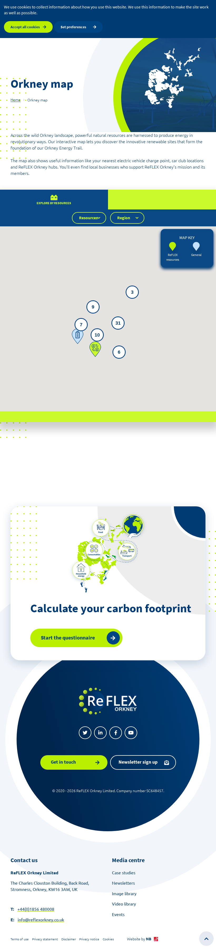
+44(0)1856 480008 (35, 909)
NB (148, 939)
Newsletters (123, 883)
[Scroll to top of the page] (206, 938)
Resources (88, 217)
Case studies (123, 872)
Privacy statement (45, 939)
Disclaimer (68, 939)
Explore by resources (54, 203)
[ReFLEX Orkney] (108, 701)
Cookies (108, 939)
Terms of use (20, 939)
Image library (124, 893)
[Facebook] (115, 732)
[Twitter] (85, 732)
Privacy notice (89, 939)
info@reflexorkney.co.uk (41, 919)
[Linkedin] (100, 732)
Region (123, 217)
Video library (124, 904)
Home (16, 100)
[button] (78, 336)
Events (118, 914)
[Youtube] (131, 732)
